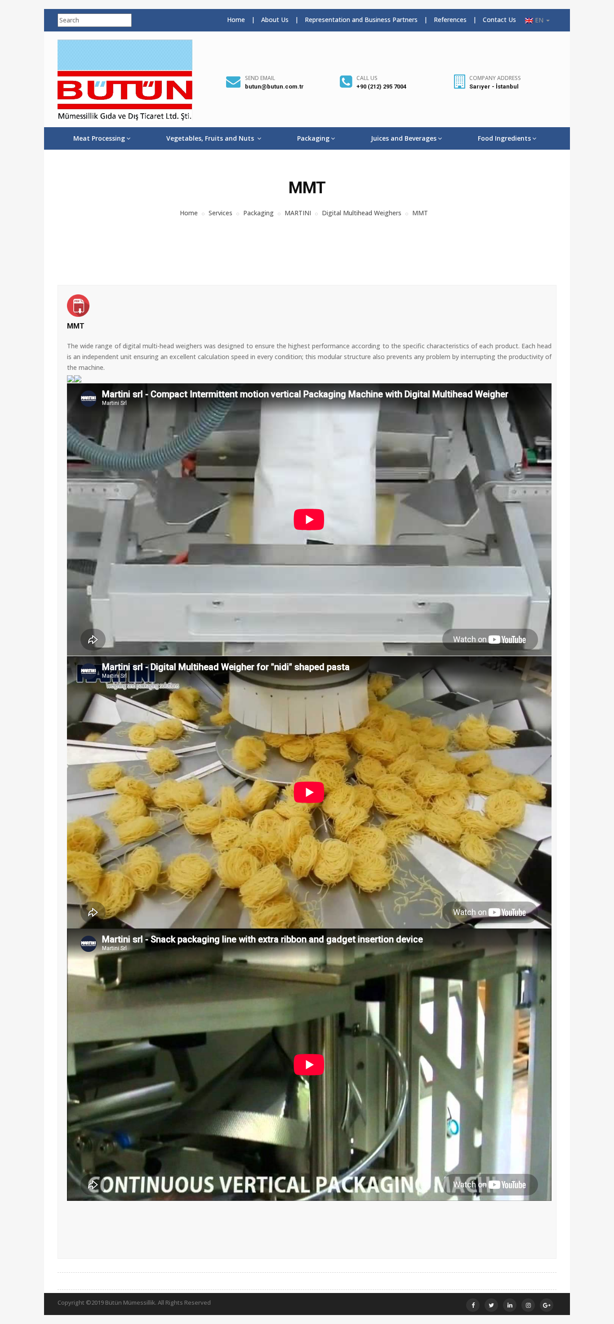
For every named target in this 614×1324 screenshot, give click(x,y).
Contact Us (499, 19)
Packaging (313, 138)
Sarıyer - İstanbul (494, 86)
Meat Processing (99, 138)
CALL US (367, 78)
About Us (275, 19)
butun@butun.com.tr (274, 86)
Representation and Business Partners (361, 19)
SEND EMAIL (260, 78)
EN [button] (539, 20)
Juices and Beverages (403, 138)
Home (236, 19)
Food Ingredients (504, 138)
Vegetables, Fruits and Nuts (211, 138)
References (450, 19)
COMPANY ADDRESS (495, 78)
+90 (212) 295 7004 (381, 86)
